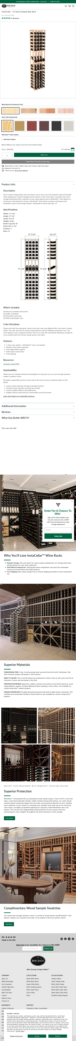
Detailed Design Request (59, 995)
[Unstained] (4, 455)
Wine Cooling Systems (34, 987)
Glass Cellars (31, 993)
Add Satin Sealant (10, 139)
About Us (5, 979)
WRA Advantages (7, 981)
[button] (66, 6)
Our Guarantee (7, 984)
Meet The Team (7, 993)
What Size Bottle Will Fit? (15, 417)
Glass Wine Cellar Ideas (59, 987)
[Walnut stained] (13, 455)
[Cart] (69, 6)
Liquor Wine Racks (33, 984)
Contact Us (5, 1001)
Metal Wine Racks (33, 981)
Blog (3, 1022)
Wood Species (12, 104)
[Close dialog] (72, 501)
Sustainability (6, 990)
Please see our (16, 170)
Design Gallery (56, 979)
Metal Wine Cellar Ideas (59, 990)
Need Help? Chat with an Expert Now (38, 162)
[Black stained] (17, 455)
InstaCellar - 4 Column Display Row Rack (7, 463)
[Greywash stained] (20, 455)
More (28, 995)
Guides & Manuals (8, 1008)
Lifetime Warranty (8, 987)
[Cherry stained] (10, 455)
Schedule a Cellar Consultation (37, 1008)
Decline (57, 1036)
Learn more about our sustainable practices (19, 396)
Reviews (6, 412)
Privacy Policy (20, 1031)
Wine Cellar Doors (33, 990)
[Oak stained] (7, 455)
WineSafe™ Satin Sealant (10, 135)
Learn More (9, 818)
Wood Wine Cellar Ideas (59, 993)
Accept (37, 1036)
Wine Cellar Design (57, 984)
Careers (4, 995)
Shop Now (9, 924)
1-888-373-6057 (55, 1)
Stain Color (9, 117)
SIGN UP (48, 949)
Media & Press (6, 998)
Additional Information (14, 406)
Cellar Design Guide (58, 981)
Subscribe (20, 945)
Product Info (8, 184)
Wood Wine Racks (33, 979)
